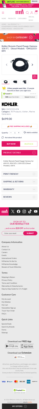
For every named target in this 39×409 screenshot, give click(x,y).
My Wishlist (6, 302)
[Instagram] (23, 211)
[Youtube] (34, 211)
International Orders (9, 258)
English (34, 1)
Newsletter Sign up (9, 308)
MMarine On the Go (9, 261)
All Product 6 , (16, 111)
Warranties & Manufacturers (12, 286)
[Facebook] (17, 211)
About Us (5, 246)
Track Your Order (8, 311)
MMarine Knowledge (10, 264)
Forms (4, 330)
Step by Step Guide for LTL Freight (14, 289)
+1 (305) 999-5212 (25, 6)
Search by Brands (8, 327)
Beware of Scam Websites (11, 267)
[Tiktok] (29, 211)
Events (4, 255)
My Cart (5, 305)
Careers (4, 252)
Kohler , (25, 111)
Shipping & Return (8, 277)
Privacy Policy (7, 280)
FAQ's (4, 314)
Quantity (5, 133)
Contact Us (6, 249)
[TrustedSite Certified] (19, 391)
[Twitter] (12, 211)
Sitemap (5, 332)
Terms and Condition (9, 283)
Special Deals (6, 324)
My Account (6, 299)
